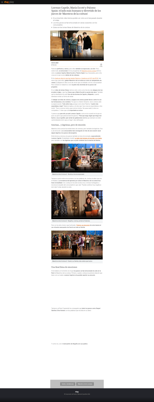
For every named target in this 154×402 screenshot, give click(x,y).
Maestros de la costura (89, 71)
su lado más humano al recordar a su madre (88, 138)
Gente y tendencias (68, 384)
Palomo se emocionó (83, 225)
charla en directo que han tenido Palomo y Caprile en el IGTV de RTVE (76, 78)
